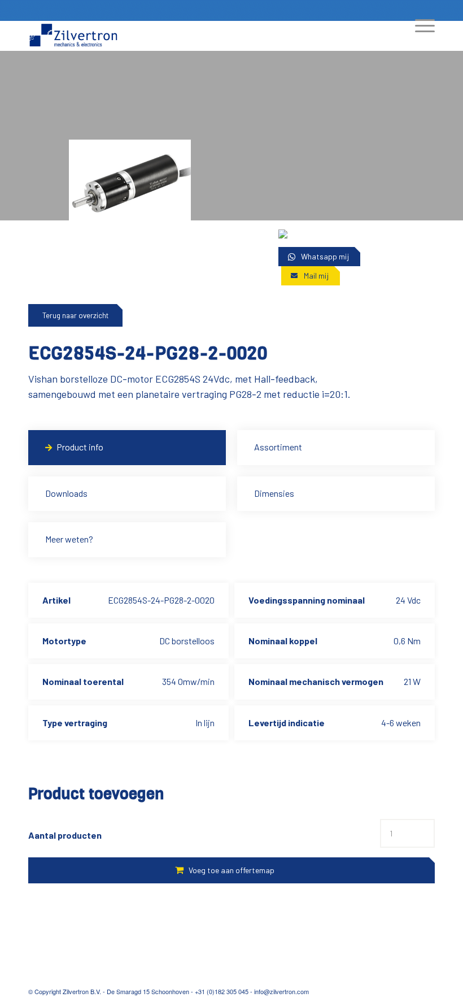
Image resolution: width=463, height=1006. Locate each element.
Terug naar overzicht (75, 315)
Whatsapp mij (325, 256)
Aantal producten (65, 835)
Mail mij (316, 275)
